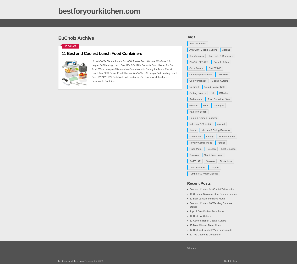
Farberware (195, 99)
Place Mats (195, 148)
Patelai (221, 142)
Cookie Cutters (220, 80)
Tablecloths (226, 161)
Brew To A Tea (221, 62)
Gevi (205, 105)
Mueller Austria (227, 136)
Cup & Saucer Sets (214, 87)
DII (212, 93)
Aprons (226, 49)
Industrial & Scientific (200, 124)
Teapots (215, 167)
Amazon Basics (197, 43)
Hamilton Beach (198, 111)
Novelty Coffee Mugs (200, 142)
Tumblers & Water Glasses (203, 173)
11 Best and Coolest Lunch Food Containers (102, 53)
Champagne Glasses (200, 74)
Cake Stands (196, 68)
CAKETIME (215, 68)
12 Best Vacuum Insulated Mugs (207, 198)
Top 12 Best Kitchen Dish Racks (207, 211)
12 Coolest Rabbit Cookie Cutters (208, 220)
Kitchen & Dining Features (216, 130)
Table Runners (197, 167)
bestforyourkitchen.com (99, 11)
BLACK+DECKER (198, 62)
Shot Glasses (228, 148)
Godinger (219, 105)
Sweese (210, 161)
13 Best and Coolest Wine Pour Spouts (211, 230)
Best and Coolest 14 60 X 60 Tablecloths (212, 189)
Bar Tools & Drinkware (221, 56)
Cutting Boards (197, 93)
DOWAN (223, 93)
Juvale (192, 130)
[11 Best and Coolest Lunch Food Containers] (77, 72)
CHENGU (223, 74)
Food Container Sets (218, 99)
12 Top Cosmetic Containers (205, 234)
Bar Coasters (196, 56)
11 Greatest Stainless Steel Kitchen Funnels (213, 194)
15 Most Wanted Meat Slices (205, 225)
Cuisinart (194, 87)
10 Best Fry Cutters (200, 216)
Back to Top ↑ (231, 261)
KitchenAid (195, 136)
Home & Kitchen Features (203, 118)
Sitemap (191, 248)
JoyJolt (221, 124)
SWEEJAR (195, 161)
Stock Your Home (213, 155)
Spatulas (194, 155)
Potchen (211, 148)
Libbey (209, 136)
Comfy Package (198, 80)
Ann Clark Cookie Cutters (203, 49)
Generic (193, 105)
